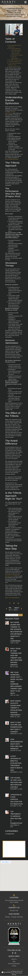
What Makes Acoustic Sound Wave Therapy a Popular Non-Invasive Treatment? (16, 708)
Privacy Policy (18, 973)
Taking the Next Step (14, 66)
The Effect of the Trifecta (15, 60)
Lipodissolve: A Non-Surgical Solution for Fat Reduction (16, 799)
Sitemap (14, 974)
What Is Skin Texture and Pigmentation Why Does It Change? (16, 727)
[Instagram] (15, 953)
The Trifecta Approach (14, 48)
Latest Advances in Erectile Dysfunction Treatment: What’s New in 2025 (16, 763)
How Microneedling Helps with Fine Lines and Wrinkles (16, 743)
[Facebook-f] (12, 953)
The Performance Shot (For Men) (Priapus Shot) (16, 52)
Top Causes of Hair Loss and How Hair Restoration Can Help (16, 782)
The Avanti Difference (14, 61)
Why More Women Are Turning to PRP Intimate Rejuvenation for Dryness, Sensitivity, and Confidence (16, 632)
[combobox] (11, 615)
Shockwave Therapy (17, 55)
